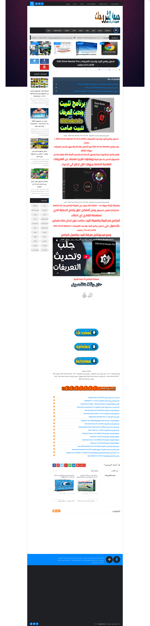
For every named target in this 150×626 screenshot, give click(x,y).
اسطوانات (35, 206)
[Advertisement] (61, 17)
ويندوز (99, 30)
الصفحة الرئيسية (115, 4)
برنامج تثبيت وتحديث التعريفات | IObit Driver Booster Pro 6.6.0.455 (102, 410)
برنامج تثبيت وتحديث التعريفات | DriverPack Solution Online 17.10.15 (101, 413)
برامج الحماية (44, 223)
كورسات (44, 241)
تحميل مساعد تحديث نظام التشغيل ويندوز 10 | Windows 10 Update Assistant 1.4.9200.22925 (88, 38)
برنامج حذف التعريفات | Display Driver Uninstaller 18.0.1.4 (104, 417)
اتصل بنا (82, 4)
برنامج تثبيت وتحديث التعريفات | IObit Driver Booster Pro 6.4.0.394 (102, 424)
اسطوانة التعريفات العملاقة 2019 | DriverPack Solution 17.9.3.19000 (100, 440)
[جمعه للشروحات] (107, 25)
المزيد (48, 30)
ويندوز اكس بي (35, 250)
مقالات (35, 241)
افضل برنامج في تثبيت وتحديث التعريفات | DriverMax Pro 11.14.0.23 (101, 400)
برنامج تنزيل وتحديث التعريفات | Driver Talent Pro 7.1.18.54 (103, 430)
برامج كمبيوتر (44, 228)
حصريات (35, 232)
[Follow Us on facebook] (37, 624)
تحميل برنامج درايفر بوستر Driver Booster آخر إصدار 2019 (101, 87)
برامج (93, 30)
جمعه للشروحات (102, 624)
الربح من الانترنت (57, 30)
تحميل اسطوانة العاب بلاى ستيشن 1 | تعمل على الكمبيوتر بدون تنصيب (39, 154)
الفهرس (68, 4)
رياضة (44, 237)
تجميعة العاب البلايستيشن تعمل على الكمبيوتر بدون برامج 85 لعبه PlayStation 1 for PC (39, 93)
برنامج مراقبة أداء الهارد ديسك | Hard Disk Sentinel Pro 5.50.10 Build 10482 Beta (32, 38)
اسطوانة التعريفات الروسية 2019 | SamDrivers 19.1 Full (104, 443)
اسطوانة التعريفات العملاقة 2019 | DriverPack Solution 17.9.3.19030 (100, 433)
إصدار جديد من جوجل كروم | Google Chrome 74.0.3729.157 (103, 397)
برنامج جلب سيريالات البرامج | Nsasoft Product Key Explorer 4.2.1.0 (98, 84)
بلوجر (87, 30)
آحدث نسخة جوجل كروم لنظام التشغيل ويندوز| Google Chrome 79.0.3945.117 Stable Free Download (92, 452)
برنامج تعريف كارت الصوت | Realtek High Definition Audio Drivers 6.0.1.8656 (99, 427)
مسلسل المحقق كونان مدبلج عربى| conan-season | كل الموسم (39, 184)
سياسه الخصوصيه (103, 4)
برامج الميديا (35, 223)
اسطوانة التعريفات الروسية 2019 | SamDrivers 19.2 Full (104, 436)
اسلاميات (107, 30)
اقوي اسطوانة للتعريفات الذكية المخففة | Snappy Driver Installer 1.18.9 (100, 404)
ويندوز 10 (44, 245)
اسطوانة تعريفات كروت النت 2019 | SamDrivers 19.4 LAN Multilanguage (100, 420)
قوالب (35, 237)
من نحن (75, 4)
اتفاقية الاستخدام (91, 4)
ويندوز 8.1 (44, 250)
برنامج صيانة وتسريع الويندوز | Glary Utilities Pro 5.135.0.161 (103, 456)
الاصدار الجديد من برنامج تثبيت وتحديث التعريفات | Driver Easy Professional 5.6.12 (98, 407)
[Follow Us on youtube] (31, 624)
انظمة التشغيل (44, 219)
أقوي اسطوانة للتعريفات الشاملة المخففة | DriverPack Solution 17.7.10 (96, 91)
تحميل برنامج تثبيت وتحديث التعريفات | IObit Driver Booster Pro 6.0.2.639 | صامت (98, 446)
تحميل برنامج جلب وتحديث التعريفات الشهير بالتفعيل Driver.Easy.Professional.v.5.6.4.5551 (95, 449)
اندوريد (80, 30)
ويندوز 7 (35, 245)
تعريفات (67, 30)
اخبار (44, 206)
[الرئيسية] (115, 30)
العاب (74, 30)
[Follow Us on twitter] (34, 624)
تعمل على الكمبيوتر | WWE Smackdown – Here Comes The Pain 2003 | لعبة (39, 124)
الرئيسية (96, 69)
